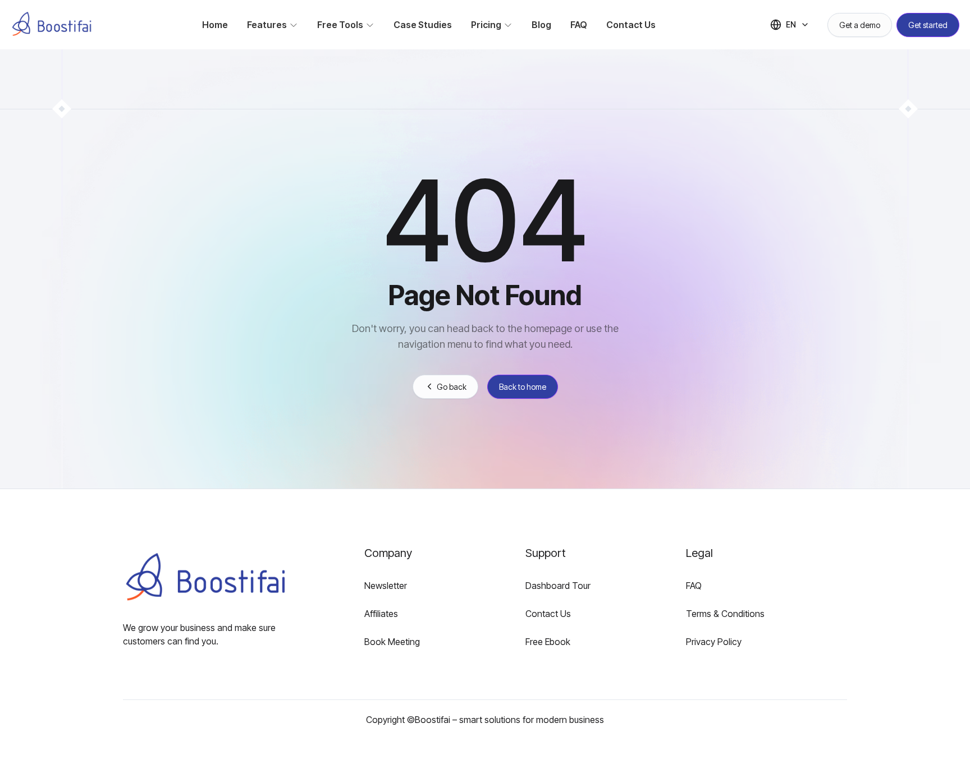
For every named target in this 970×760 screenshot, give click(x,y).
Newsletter (385, 585)
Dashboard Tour (558, 585)
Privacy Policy (714, 641)
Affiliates (381, 613)
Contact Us (548, 613)
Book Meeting (392, 641)
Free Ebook (547, 641)
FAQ (694, 585)
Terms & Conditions (725, 613)
